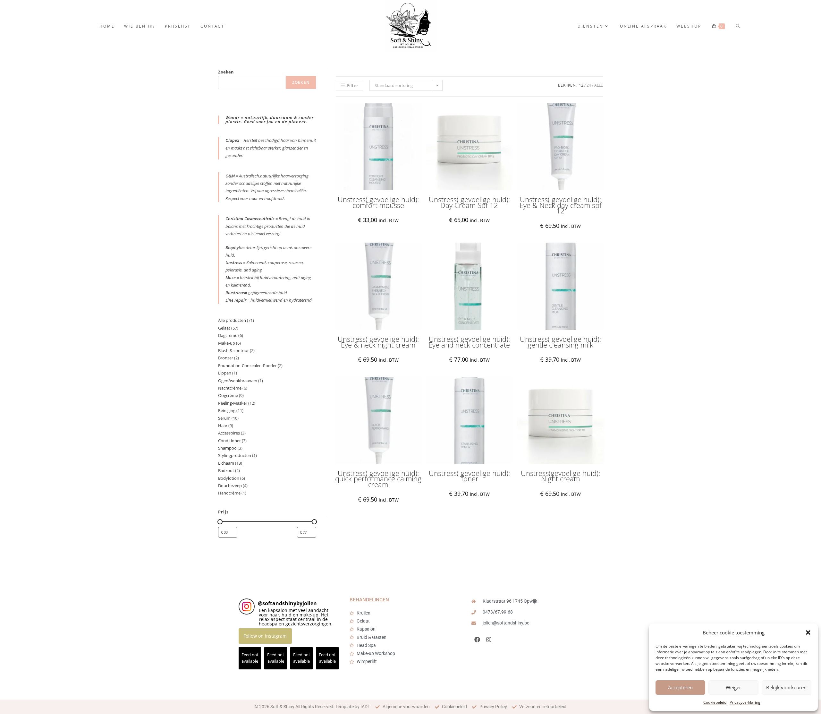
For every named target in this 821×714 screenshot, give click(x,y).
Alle (598, 85)
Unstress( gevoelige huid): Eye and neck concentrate (469, 342)
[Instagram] (489, 639)
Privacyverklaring (745, 702)
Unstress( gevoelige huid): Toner (469, 476)
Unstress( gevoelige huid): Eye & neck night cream (378, 342)
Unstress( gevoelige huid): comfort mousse (378, 202)
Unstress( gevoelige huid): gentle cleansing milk (560, 342)
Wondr (233, 117)
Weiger (733, 687)
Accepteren (680, 687)
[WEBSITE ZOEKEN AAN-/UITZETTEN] (738, 26)
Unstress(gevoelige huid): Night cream (560, 476)
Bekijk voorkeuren (786, 687)
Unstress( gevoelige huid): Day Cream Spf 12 (469, 202)
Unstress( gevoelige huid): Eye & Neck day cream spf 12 (561, 205)
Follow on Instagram (265, 636)
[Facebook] (477, 639)
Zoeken (226, 72)
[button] (808, 632)
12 (581, 85)
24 (589, 85)
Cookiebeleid (714, 702)
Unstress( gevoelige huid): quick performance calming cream (378, 478)
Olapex (232, 140)
